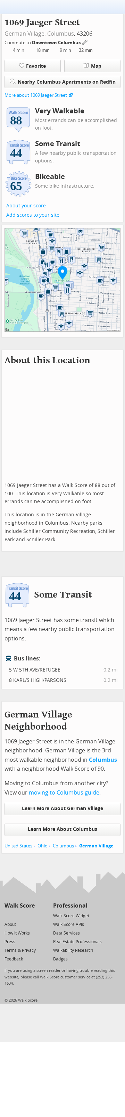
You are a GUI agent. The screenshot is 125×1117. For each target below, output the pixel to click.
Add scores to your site (32, 215)
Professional (70, 905)
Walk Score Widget (71, 915)
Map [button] (96, 66)
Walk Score (20, 905)
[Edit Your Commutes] (85, 41)
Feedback (14, 959)
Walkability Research (73, 950)
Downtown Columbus (57, 42)
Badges (60, 959)
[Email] (30, 915)
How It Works (17, 933)
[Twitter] (8, 915)
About (10, 924)
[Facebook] (19, 915)
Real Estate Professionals (77, 941)
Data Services (66, 933)
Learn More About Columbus (62, 829)
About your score (26, 206)
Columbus (60, 33)
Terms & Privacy (20, 950)
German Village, (25, 33)
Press (10, 941)
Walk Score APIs (68, 924)
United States (18, 845)
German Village (96, 845)
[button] (62, 272)
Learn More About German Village (62, 808)
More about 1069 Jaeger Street (36, 95)
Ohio (43, 845)
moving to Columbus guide (64, 792)
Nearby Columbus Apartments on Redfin (67, 82)
